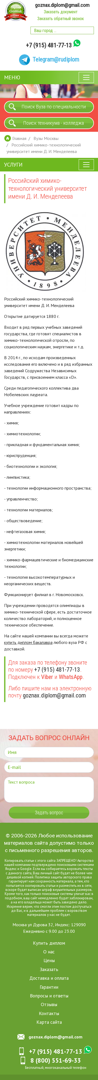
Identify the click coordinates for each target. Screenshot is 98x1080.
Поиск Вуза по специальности (54, 107)
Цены (49, 960)
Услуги (13, 164)
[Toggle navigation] (86, 77)
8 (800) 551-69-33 (55, 1060)
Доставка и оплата (49, 978)
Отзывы (49, 1004)
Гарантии (49, 987)
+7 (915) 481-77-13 (49, 45)
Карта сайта (49, 1022)
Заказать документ (61, 11)
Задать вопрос (49, 812)
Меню (12, 77)
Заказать (49, 969)
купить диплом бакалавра (28, 642)
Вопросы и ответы (49, 996)
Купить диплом (49, 943)
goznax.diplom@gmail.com (62, 5)
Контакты (49, 1013)
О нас (49, 951)
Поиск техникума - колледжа (53, 123)
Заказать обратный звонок (60, 18)
